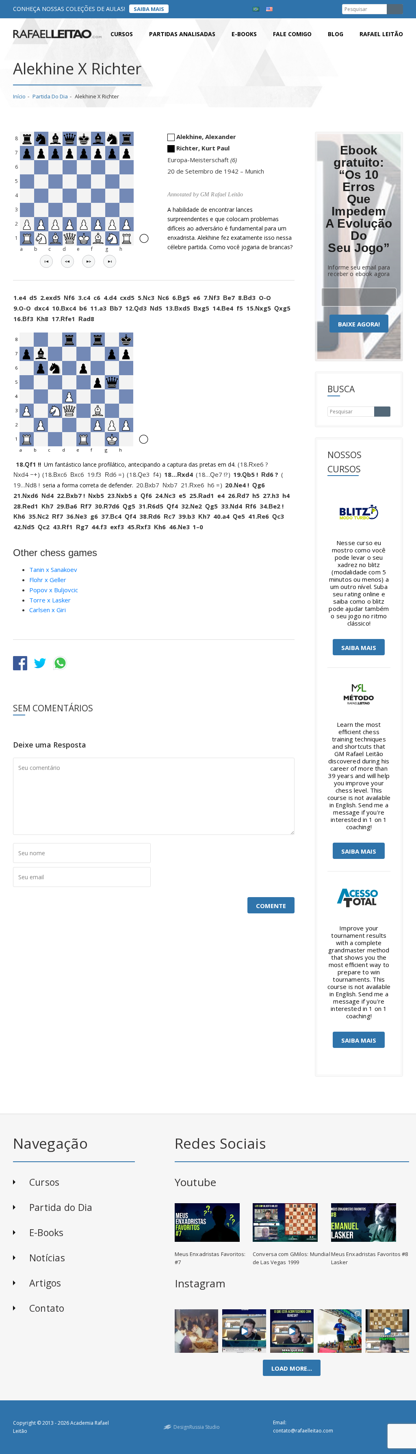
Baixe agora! (359, 324)
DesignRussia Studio (196, 1427)
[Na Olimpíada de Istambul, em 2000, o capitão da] (244, 1331)
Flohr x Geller (47, 580)
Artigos (45, 1282)
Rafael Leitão (381, 34)
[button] (46, 261)
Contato (47, 1308)
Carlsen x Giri (47, 610)
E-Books (46, 1232)
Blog (335, 34)
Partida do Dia (50, 96)
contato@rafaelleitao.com (303, 1430)
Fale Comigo (292, 34)
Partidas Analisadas (182, 34)
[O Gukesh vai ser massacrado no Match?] (292, 1331)
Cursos (121, 34)
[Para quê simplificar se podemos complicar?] (387, 1331)
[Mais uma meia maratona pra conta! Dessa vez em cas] (340, 1331)
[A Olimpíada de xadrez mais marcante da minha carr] (196, 1331)
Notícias (47, 1257)
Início (19, 96)
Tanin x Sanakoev (53, 569)
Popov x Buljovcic (53, 590)
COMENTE (271, 906)
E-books (244, 34)
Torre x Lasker (50, 600)
